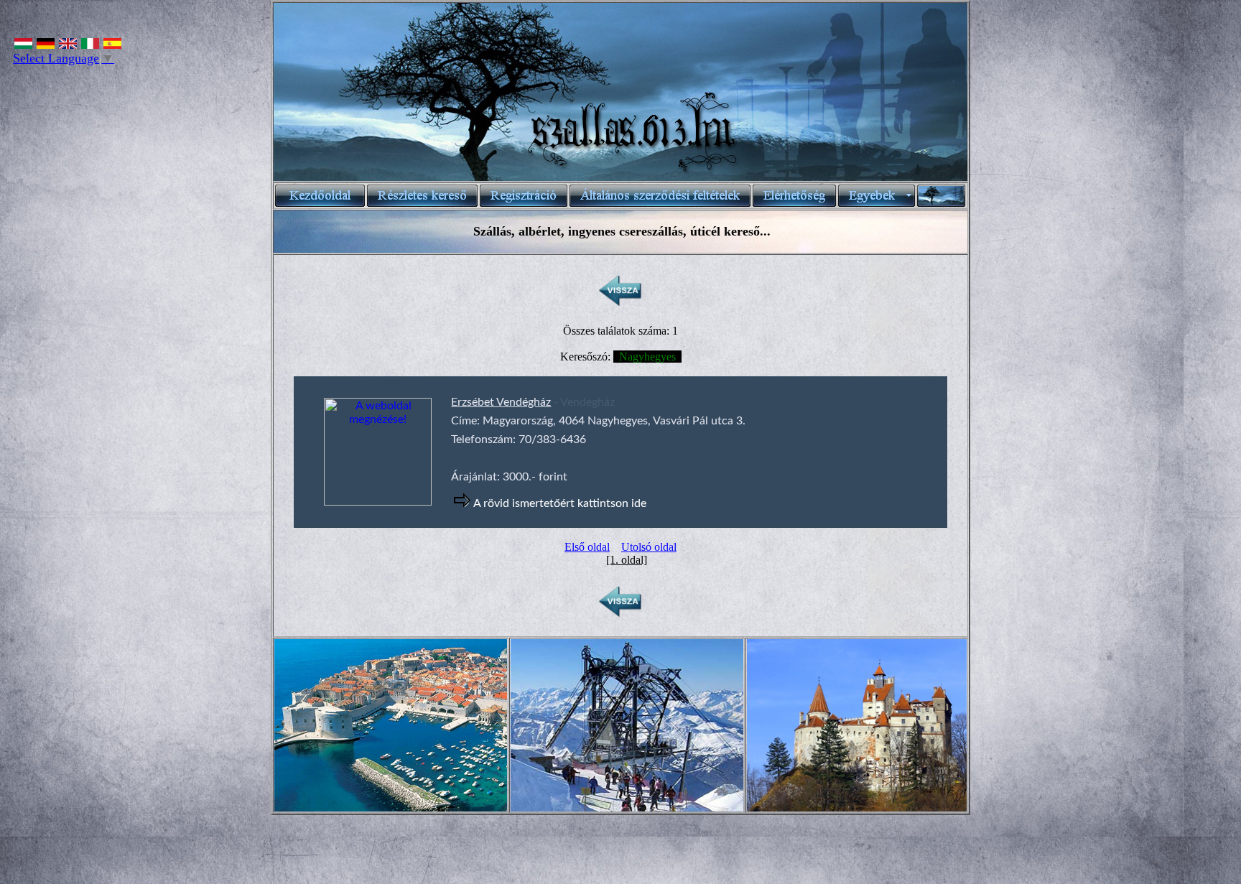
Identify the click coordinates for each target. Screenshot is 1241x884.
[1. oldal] (626, 560)
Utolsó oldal (649, 547)
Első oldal (587, 547)
